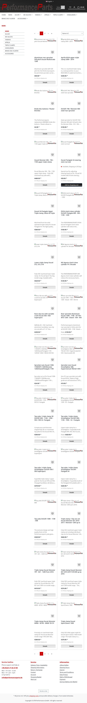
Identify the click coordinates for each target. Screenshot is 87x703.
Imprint (62, 670)
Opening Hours (64, 667)
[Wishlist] (70, 7)
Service (33, 662)
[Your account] (74, 7)
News (7, 31)
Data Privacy (64, 675)
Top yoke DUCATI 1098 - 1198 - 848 (44, 520)
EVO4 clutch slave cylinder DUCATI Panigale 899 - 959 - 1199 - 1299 (71, 213)
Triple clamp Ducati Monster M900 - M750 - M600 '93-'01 (44, 622)
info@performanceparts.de (12, 678)
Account (33, 675)
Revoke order (43, 691)
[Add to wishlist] (52, 52)
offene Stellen (64, 665)
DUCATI (7, 34)
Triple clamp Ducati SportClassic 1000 (68, 622)
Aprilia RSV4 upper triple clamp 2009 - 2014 (70, 58)
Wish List (33, 679)
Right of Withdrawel (66, 677)
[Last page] (51, 33)
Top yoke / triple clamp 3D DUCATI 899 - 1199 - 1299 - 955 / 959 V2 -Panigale (43, 418)
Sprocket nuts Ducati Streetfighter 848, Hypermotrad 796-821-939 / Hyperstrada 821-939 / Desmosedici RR (71, 367)
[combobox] (58, 7)
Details (45, 82)
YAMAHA (8, 40)
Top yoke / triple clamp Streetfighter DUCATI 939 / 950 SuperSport (44, 469)
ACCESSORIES (9, 54)
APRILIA (7, 42)
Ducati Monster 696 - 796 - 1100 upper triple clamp (44, 161)
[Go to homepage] (27, 7)
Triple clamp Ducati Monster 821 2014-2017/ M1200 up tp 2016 (71, 572)
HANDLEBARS (9, 48)
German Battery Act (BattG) (68, 682)
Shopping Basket (36, 677)
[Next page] (48, 33)
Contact (33, 672)
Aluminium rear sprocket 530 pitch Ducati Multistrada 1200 (44, 59)
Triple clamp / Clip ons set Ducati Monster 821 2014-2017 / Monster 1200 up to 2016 (70, 520)
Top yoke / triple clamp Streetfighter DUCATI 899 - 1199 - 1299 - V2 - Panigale (70, 418)
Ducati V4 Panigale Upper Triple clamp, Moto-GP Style (44, 212)
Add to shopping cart (71, 185)
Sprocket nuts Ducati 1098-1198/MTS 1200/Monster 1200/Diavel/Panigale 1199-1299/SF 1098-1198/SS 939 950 (44, 367)
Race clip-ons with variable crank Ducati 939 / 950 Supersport (44, 315)
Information (64, 662)
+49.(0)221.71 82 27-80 (10, 668)
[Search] (63, 7)
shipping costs (34, 696)
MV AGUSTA (9, 37)
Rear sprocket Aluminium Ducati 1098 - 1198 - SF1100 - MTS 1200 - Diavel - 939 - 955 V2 (71, 315)
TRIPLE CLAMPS (10, 45)
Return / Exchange (36, 670)
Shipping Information (37, 667)
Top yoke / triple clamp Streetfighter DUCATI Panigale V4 (69, 469)
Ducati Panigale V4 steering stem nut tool (71, 161)
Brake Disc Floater (11, 51)
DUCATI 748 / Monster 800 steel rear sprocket (70, 110)
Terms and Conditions (67, 672)
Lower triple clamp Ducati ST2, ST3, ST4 (43, 263)
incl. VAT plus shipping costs (40, 78)
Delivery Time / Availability (39, 665)
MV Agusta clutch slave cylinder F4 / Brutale (69, 263)
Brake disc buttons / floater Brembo (44, 110)
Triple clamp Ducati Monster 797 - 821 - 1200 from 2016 (44, 571)
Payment (62, 679)
